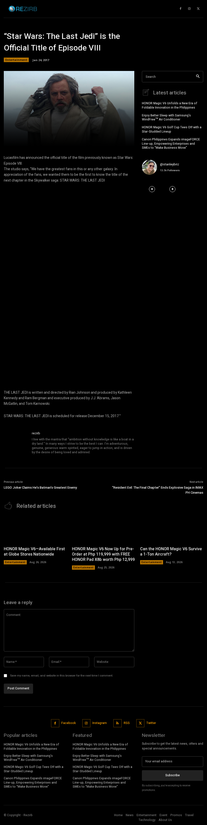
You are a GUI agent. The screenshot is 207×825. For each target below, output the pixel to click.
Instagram (99, 723)
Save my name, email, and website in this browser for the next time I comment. (61, 675)
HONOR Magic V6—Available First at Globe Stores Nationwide (34, 551)
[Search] (197, 76)
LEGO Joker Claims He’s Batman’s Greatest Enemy (40, 487)
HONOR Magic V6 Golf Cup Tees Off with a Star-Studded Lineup (171, 129)
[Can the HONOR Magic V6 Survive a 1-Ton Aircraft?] (171, 529)
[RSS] (117, 723)
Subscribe (172, 775)
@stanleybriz (169, 164)
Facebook (68, 723)
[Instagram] (86, 723)
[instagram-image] (152, 189)
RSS (127, 723)
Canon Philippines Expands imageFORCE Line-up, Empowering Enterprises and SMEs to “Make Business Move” (171, 143)
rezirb (36, 433)
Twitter (151, 723)
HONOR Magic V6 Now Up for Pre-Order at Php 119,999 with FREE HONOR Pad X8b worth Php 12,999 (103, 554)
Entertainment (16, 60)
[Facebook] (55, 723)
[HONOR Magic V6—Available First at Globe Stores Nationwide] (35, 529)
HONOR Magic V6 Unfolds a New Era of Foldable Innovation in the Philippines (169, 105)
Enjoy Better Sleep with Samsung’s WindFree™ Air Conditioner (166, 117)
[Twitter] (140, 723)
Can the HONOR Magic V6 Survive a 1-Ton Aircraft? (171, 551)
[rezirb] (16, 443)
